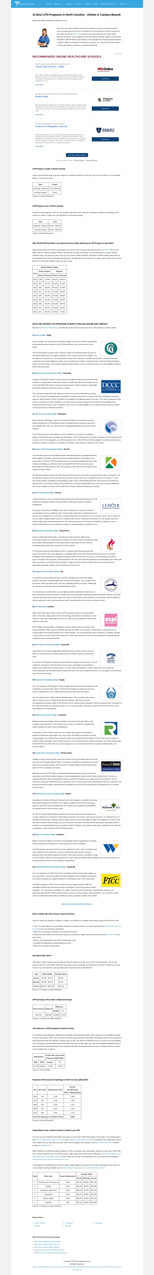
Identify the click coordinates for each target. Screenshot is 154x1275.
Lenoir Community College (44, 493)
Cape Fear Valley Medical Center (93, 1168)
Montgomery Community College (46, 571)
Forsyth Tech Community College (47, 753)
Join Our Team (59, 1267)
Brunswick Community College (46, 680)
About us (36, 1267)
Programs (69, 4)
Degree (57, 4)
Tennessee (69, 1223)
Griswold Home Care (39, 1159)
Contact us (77, 1270)
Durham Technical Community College (48, 449)
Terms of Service (115, 1267)
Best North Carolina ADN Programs (47, 1244)
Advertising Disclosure (89, 1267)
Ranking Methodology (50, 328)
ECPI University (40, 607)
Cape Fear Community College (45, 414)
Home (49, 4)
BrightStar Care (46, 1145)
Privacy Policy (103, 1267)
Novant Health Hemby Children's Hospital (50, 1140)
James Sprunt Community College (46, 645)
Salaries (88, 4)
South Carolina (39, 1223)
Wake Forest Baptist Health (50, 1156)
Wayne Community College (45, 834)
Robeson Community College (46, 715)
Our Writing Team (46, 1267)
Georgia (68, 1226)
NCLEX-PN (77, 34)
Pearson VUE (111, 934)
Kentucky (99, 1223)
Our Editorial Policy (73, 1267)
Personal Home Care (104, 1142)
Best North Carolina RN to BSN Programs (49, 1250)
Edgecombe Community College (46, 531)
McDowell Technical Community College (50, 794)
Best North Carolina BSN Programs (47, 1247)
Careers (79, 4)
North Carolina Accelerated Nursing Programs (50, 1253)
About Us (124, 4)
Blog (96, 4)
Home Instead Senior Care (59, 1159)
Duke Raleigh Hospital (71, 1168)
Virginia (37, 1226)
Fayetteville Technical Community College (50, 867)
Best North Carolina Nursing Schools (47, 1241)
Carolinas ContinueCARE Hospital (80, 1140)
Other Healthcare (108, 4)
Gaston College (40, 335)
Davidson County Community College (48, 373)
